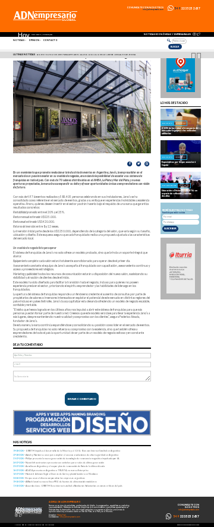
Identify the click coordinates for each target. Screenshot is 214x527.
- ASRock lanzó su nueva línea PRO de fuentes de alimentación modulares (55, 481)
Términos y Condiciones (33, 525)
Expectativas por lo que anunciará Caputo (179, 163)
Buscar (175, 46)
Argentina (180, 123)
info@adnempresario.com (153, 10)
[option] (108, 55)
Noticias (18, 40)
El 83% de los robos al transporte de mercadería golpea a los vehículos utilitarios (180, 131)
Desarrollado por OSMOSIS (188, 525)
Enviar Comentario (82, 398)
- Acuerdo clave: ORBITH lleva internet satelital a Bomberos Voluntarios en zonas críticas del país (67, 485)
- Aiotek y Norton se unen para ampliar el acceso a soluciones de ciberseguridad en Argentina (65, 454)
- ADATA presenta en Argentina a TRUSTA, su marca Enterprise (51, 470)
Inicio (18, 525)
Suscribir (170, 228)
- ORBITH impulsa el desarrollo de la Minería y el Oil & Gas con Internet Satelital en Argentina (66, 450)
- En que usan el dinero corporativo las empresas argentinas (49, 477)
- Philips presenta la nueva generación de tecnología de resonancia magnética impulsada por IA (66, 458)
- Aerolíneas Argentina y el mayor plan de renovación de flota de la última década (59, 466)
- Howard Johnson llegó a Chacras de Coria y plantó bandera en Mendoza (55, 473)
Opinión (34, 40)
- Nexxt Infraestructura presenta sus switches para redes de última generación (58, 462)
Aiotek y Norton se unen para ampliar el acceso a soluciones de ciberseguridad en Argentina (86, 54)
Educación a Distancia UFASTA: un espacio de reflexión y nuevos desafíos (179, 193)
